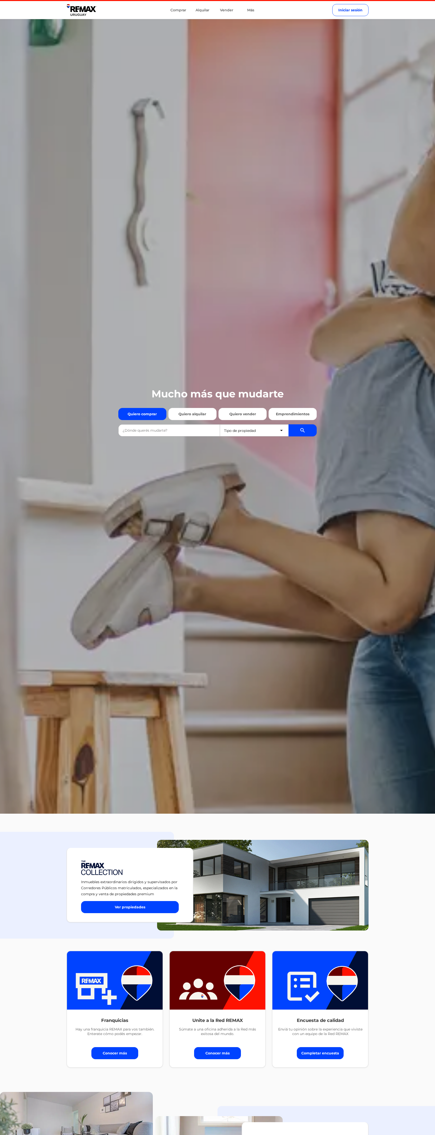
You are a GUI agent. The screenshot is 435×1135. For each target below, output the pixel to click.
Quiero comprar (142, 414)
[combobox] (169, 430)
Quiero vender (242, 414)
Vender (226, 10)
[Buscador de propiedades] (302, 430)
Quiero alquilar (192, 414)
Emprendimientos (292, 414)
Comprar (178, 10)
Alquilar (202, 10)
